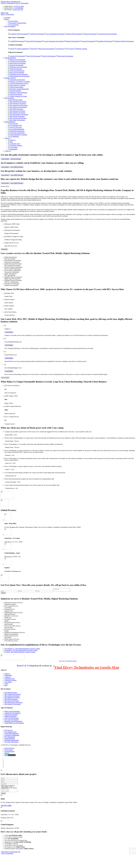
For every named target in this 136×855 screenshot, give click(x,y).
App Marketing (14, 136)
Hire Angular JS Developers (18, 118)
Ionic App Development (17, 72)
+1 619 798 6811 (18, 8)
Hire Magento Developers (17, 111)
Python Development (89, 34)
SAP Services (60, 49)
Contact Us (7, 151)
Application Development (17, 79)
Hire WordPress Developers (18, 101)
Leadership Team (15, 143)
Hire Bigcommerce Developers (19, 114)
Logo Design (14, 21)
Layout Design (14, 25)
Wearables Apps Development (19, 74)
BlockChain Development (46, 49)
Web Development (9, 26)
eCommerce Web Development (19, 34)
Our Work (7, 17)
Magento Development (72, 41)
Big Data (33, 49)
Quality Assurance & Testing (18, 96)
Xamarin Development (16, 65)
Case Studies (13, 147)
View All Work (5, 377)
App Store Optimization (11, 742)
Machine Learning (81, 49)
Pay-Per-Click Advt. (16, 127)
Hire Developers (9, 98)
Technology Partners (16, 145)
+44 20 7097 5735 (17, 9)
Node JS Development (49, 56)
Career (6, 683)
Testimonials (13, 149)
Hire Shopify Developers (17, 116)
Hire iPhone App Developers (18, 107)
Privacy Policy (8, 750)
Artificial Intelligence (22, 49)
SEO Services (14, 123)
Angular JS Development (17, 56)
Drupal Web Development (34, 41)
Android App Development (18, 61)
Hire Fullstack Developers (17, 112)
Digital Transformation (16, 87)
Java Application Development (55, 34)
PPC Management (9, 737)
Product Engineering (16, 94)
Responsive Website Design (18, 23)
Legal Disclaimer (9, 751)
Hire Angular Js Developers (12, 704)
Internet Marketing (9, 122)
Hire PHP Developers (16, 100)
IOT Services (70, 49)
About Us (7, 138)
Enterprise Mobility (15, 91)
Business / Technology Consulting (20, 81)
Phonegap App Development (18, 67)
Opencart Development (88, 41)
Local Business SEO (16, 125)
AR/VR (12, 49)
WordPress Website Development (124, 41)
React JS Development (33, 56)
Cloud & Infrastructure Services (19, 83)
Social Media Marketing (17, 129)
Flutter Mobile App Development (19, 76)
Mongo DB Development (74, 34)
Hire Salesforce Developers (18, 103)
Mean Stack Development (65, 56)
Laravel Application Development (53, 41)
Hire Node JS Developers (17, 120)
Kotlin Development (16, 69)
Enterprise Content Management (19, 89)
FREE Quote (4, 13)
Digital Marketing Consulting (18, 134)
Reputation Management (17, 131)
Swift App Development (17, 70)
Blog (11, 142)
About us (7, 673)
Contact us (7, 677)
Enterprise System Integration (18, 92)
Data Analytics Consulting (17, 85)
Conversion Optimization (17, 133)
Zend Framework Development (107, 34)
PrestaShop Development (104, 41)
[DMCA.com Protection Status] (10, 755)
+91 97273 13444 (18, 6)
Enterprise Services (10, 78)
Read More (4, 249)
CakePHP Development (17, 41)
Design (6, 19)
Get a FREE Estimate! (17, 167)
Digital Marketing (9, 738)
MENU (3, 14)
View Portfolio (5, 159)
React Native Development (18, 63)
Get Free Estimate (16, 159)
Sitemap (6, 753)
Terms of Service (9, 748)
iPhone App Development (17, 59)
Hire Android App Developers (19, 105)
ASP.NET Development (37, 34)
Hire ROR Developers (16, 109)
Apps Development (10, 58)
